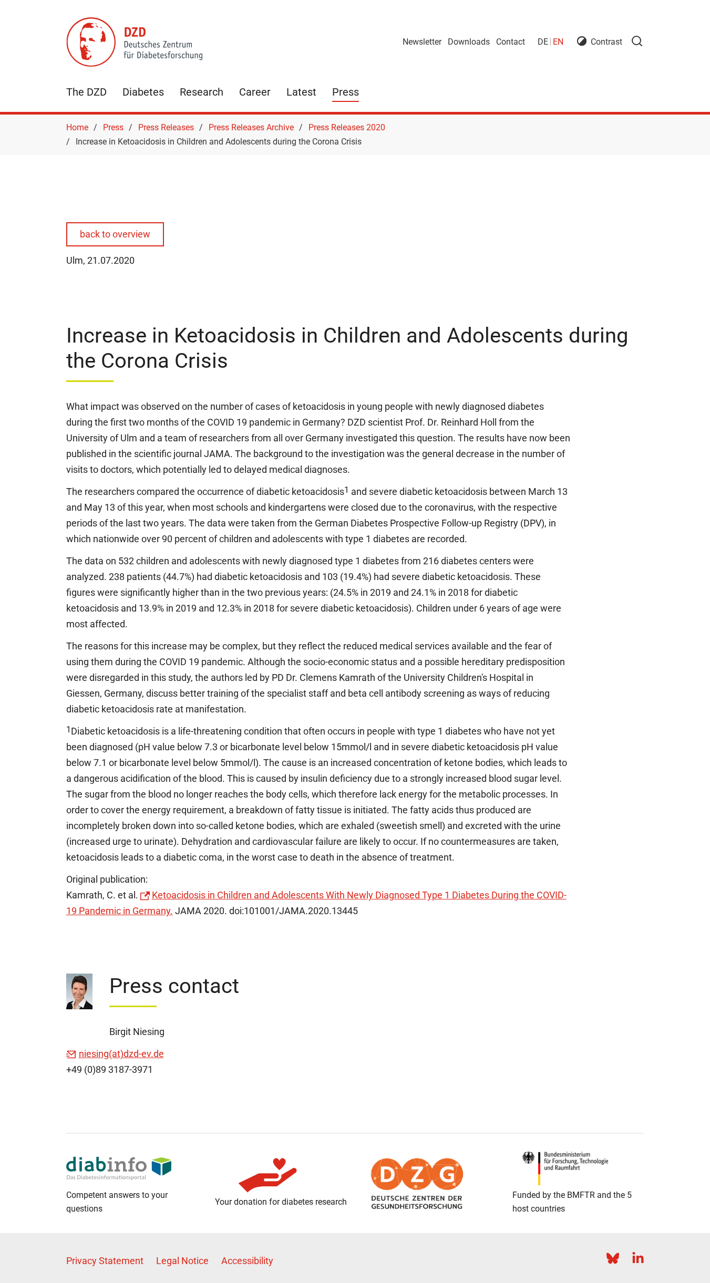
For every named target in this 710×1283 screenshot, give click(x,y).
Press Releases (166, 127)
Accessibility (247, 1260)
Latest (301, 92)
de (543, 42)
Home (77, 127)
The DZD (86, 92)
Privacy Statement (104, 1260)
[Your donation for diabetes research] (281, 1175)
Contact (510, 42)
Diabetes (143, 92)
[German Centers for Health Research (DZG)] (430, 1183)
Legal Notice (182, 1260)
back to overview (115, 234)
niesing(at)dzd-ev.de (121, 1053)
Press (345, 92)
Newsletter (422, 42)
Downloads (469, 42)
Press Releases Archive (251, 127)
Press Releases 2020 (346, 127)
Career (255, 92)
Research (201, 92)
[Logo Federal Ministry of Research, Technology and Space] (578, 1168)
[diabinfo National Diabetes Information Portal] (132, 1168)
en (558, 42)
